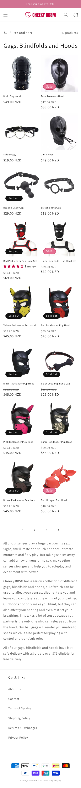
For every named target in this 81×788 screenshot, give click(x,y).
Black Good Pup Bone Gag (55, 383)
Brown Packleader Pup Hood (19, 500)
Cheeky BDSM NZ (34, 780)
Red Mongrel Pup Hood (54, 500)
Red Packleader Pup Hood (55, 325)
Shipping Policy (19, 718)
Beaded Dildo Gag (13, 207)
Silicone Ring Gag (51, 207)
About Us (14, 689)
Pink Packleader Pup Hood (18, 441)
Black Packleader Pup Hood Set (58, 260)
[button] (5, 15)
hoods (14, 604)
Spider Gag (9, 154)
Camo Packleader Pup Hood (56, 441)
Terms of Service (19, 708)
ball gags (31, 627)
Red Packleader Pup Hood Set (20, 260)
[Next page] (58, 530)
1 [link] (23, 530)
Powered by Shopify (52, 780)
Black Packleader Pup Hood (18, 383)
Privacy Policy (18, 737)
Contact (13, 699)
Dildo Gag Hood (12, 96)
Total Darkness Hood (52, 96)
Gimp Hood (47, 154)
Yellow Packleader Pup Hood (19, 325)
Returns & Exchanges (22, 728)
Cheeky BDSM (13, 581)
